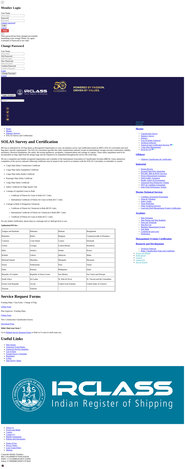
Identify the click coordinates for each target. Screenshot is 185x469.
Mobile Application (13, 437)
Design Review (147, 169)
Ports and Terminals (149, 222)
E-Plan (8, 358)
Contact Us (140, 260)
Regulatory (10, 356)
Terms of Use (11, 443)
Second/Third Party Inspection (153, 171)
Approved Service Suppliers (17, 349)
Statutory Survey (147, 136)
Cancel (4, 28)
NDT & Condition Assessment (153, 185)
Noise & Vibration (148, 199)
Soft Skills (145, 229)
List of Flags (11, 351)
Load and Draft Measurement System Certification (161, 208)
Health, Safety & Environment (153, 180)
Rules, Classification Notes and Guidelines (158, 251)
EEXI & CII (146, 149)
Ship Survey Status (13, 361)
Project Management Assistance (153, 176)
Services (139, 124)
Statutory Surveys (13, 133)
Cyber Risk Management (151, 147)
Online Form (6, 307)
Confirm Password (8, 66)
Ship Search (11, 345)
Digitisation (145, 234)
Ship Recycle (146, 225)
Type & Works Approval (150, 140)
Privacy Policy (12, 445)
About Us (139, 122)
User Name (5, 13)
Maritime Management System (153, 227)
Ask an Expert (141, 262)
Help (5, 31)
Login (3, 71)
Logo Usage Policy (13, 448)
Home (8, 129)
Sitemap (9, 450)
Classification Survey (149, 134)
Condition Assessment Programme (154, 197)
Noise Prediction (147, 204)
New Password (7, 61)
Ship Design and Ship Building (153, 220)
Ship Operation (147, 218)
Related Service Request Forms (18, 332)
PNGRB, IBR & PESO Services (154, 173)
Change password (8, 23)
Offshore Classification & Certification (156, 159)
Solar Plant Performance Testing (153, 187)
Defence (144, 138)
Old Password (6, 56)
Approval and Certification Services (155, 145)
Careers (139, 258)
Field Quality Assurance (150, 178)
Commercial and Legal (150, 231)
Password (5, 18)
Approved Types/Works (15, 347)
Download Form (7, 324)
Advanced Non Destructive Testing (155, 183)
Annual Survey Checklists (16, 354)
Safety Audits (146, 201)
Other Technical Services (151, 206)
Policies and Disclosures (15, 439)
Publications (140, 256)
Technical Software (148, 143)
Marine (9, 131)
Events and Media (143, 253)
